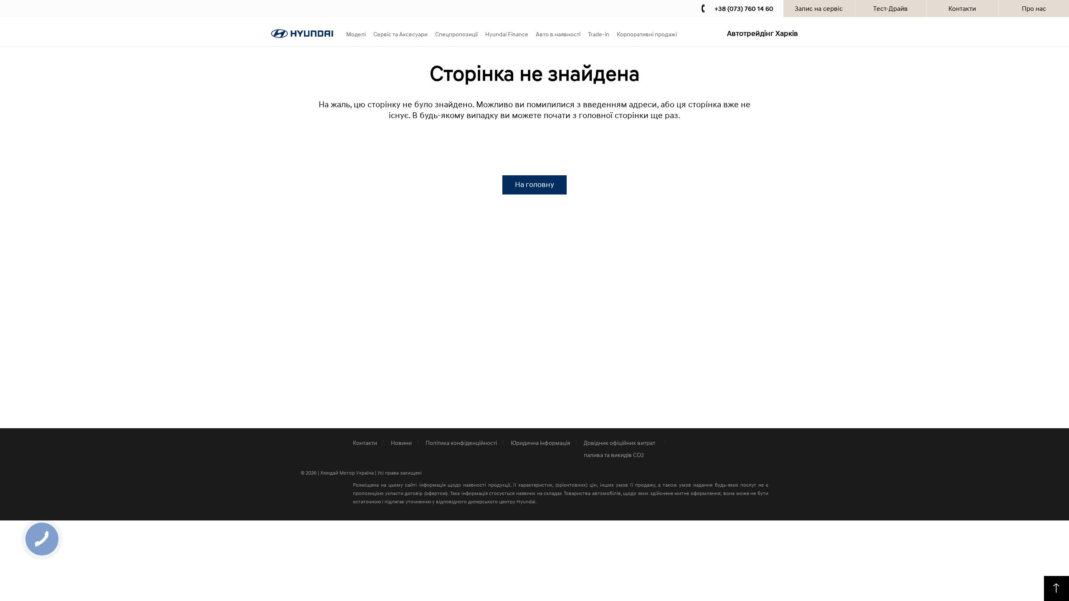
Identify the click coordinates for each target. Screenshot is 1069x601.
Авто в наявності (558, 34)
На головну (534, 184)
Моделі (356, 34)
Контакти (962, 8)
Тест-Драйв (890, 8)
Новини (401, 442)
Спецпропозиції (456, 34)
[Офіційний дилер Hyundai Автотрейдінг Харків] (302, 35)
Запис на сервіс (819, 8)
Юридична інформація (540, 442)
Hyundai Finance (506, 34)
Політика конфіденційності (461, 442)
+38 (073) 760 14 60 (743, 8)
